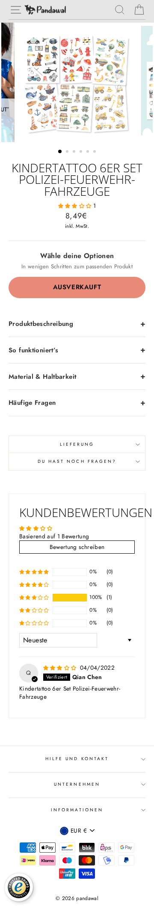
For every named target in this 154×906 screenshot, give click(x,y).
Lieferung (77, 444)
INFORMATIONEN (77, 810)
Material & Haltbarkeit (42, 376)
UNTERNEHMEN (77, 784)
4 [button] (82, 152)
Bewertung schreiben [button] (77, 547)
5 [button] (88, 152)
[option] (77, 82)
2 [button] (68, 152)
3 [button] (75, 152)
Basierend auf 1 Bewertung (54, 536)
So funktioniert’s (33, 350)
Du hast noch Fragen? (77, 461)
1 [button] (60, 152)
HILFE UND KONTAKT (77, 758)
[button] (75, 205)
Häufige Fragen (32, 402)
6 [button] (95, 152)
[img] (60, 667)
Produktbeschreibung (41, 323)
